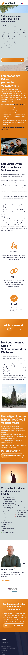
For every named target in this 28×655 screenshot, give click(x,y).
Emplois (3, 652)
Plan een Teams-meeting (12, 455)
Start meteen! (14, 329)
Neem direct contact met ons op (13, 60)
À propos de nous (6, 646)
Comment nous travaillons (8, 648)
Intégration (4, 650)
